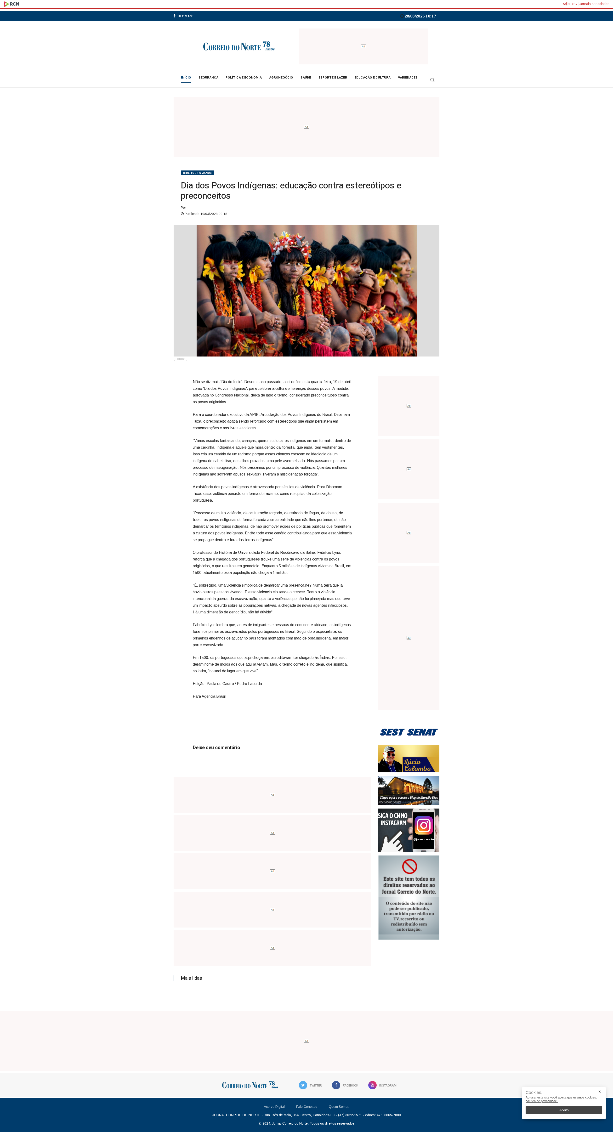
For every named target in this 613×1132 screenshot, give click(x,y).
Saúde (306, 77)
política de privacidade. (542, 1101)
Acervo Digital (274, 1107)
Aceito (564, 1110)
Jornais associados (594, 4)
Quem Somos (339, 1107)
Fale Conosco (306, 1107)
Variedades (408, 77)
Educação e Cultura (372, 77)
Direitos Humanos (197, 173)
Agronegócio (281, 77)
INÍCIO (186, 77)
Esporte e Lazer (332, 77)
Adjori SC (570, 4)
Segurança (208, 77)
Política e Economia (244, 77)
